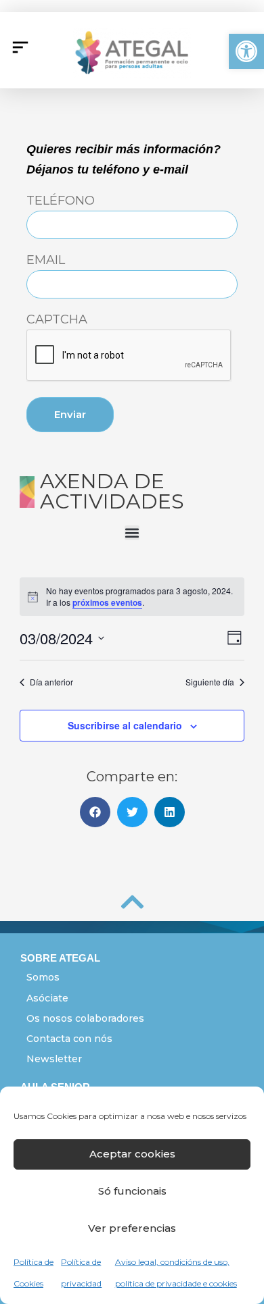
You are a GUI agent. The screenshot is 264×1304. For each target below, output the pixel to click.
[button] (246, 51)
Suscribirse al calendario (125, 725)
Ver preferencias (132, 1228)
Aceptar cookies (132, 1153)
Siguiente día (209, 682)
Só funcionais (132, 1190)
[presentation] (129, 356)
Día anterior (51, 682)
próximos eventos (107, 602)
